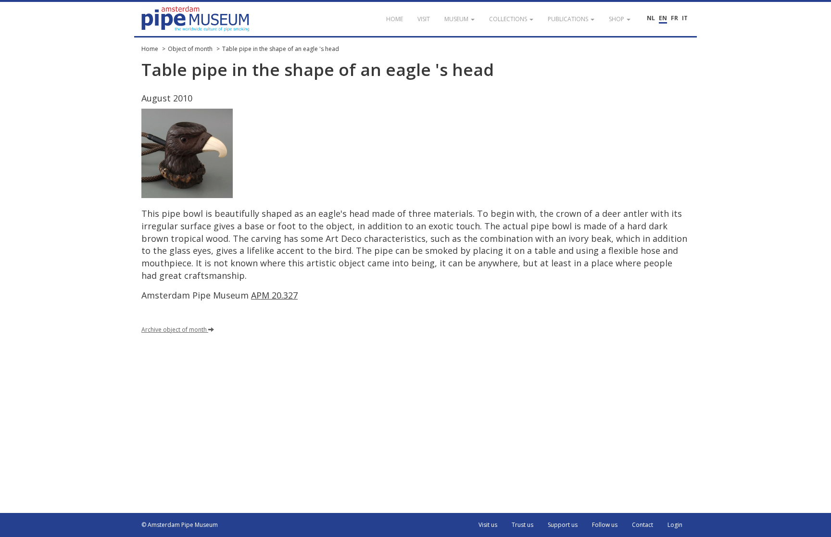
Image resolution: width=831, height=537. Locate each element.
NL (651, 18)
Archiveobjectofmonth (174, 329)
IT (685, 18)
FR (674, 18)
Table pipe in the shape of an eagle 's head (280, 49)
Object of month (190, 49)
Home (149, 49)
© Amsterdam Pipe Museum (179, 525)
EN (663, 18)
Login (674, 525)
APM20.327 (274, 295)
